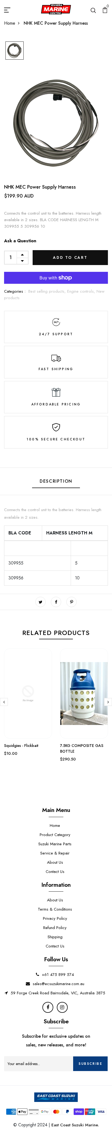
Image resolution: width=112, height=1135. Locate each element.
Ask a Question (20, 241)
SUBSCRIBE (90, 1063)
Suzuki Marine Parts (54, 844)
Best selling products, (47, 291)
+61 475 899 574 (58, 975)
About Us (55, 862)
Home (9, 23)
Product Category (55, 835)
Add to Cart (70, 257)
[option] (14, 51)
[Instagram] (62, 1007)
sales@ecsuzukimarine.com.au (58, 984)
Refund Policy (55, 928)
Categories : (15, 291)
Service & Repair (55, 853)
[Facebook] (47, 1007)
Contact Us (55, 872)
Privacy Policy (55, 918)
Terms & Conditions (55, 909)
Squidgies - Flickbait (21, 745)
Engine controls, (82, 291)
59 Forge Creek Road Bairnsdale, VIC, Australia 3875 (58, 993)
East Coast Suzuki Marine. (75, 1125)
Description (56, 481)
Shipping (55, 937)
